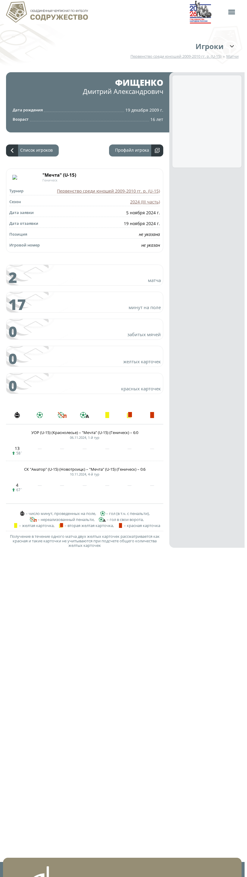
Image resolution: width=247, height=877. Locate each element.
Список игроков (36, 150)
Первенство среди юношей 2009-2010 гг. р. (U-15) (175, 56)
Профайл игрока (132, 150)
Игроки (209, 46)
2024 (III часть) (145, 202)
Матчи (232, 56)
